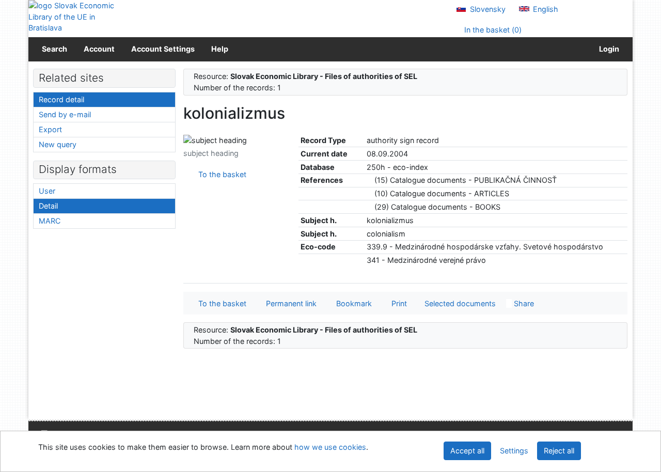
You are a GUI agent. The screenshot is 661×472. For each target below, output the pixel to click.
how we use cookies (330, 447)
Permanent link (289, 303)
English (544, 9)
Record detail (61, 99)
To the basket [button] (220, 303)
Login (607, 48)
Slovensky (487, 9)
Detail (48, 205)
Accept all (467, 450)
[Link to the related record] (369, 180)
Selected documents (459, 303)
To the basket (220, 174)
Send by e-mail (65, 114)
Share (523, 303)
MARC (49, 220)
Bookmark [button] (352, 303)
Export (50, 129)
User (47, 190)
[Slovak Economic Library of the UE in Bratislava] (72, 17)
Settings (514, 450)
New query (57, 144)
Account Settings (163, 48)
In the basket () (492, 29)
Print (397, 303)
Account (99, 48)
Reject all (559, 450)
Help (219, 48)
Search (54, 48)
